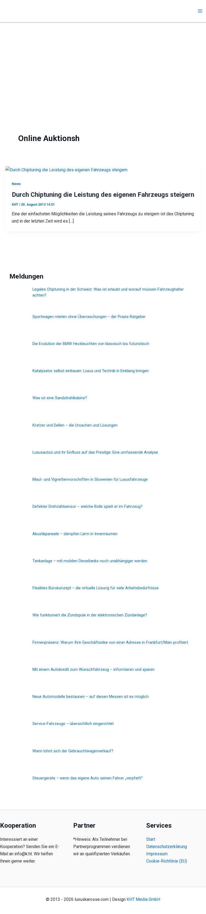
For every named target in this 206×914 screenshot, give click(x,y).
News (16, 184)
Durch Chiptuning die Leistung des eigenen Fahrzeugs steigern (103, 194)
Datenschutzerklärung (166, 846)
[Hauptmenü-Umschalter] (200, 11)
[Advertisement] (103, 63)
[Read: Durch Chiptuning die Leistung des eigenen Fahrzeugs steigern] (66, 169)
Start (150, 839)
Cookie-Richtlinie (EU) (166, 861)
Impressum (157, 853)
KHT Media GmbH (143, 899)
